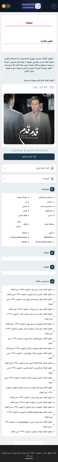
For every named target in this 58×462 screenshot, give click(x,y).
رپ (26, 202)
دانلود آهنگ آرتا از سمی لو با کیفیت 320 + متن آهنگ (31, 289)
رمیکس (49, 202)
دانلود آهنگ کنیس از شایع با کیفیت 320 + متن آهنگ (31, 402)
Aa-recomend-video (19, 237)
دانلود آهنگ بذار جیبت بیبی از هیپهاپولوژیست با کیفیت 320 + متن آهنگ (28, 424)
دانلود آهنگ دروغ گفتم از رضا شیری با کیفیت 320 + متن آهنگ (30, 341)
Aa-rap (24, 242)
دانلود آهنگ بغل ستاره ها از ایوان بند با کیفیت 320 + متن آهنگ (29, 302)
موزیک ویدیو (22, 197)
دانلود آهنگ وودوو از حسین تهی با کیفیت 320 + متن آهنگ (28, 324)
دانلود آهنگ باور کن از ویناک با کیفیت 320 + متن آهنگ (30, 309)
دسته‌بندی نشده (46, 206)
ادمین (50, 215)
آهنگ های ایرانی (42, 168)
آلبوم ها (46, 178)
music (24, 233)
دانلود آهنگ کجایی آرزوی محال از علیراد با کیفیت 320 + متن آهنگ (28, 380)
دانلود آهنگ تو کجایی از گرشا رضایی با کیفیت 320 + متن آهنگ (29, 370)
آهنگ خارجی (22, 215)
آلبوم (50, 233)
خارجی (24, 206)
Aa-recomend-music (44, 242)
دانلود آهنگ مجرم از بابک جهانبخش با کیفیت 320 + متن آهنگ (29, 356)
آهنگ (25, 224)
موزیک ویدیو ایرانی (45, 197)
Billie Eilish (48, 237)
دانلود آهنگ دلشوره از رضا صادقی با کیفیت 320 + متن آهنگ (28, 407)
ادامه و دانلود (27, 156)
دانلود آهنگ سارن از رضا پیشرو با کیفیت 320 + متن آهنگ (29, 294)
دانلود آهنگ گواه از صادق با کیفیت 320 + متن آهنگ (31, 431)
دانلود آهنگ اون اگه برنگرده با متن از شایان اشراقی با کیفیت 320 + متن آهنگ (29, 390)
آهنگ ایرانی (48, 224)
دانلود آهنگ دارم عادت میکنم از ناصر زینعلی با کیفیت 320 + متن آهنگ (28, 331)
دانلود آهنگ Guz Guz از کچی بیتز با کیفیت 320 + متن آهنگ (28, 363)
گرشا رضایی (18, 224)
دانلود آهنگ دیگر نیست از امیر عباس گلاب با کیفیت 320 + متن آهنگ (29, 316)
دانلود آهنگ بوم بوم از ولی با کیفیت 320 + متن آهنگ (31, 397)
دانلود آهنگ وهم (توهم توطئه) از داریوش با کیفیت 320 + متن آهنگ (29, 414)
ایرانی (25, 211)
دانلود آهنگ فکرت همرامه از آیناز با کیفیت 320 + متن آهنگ (29, 348)
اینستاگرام (48, 211)
